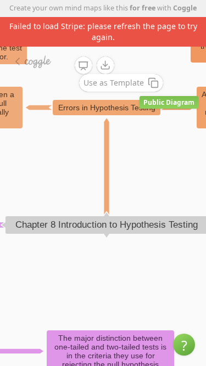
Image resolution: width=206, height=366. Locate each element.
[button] (184, 345)
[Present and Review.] (83, 66)
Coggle (185, 8)
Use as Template (113, 82)
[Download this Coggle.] (105, 65)
